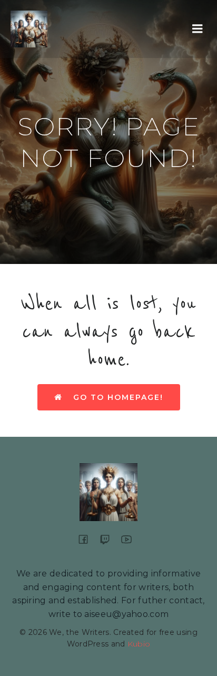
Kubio (139, 644)
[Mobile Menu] (197, 29)
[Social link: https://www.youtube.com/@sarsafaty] (130, 539)
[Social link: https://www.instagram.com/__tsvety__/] (109, 539)
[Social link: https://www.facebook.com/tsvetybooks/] (87, 539)
